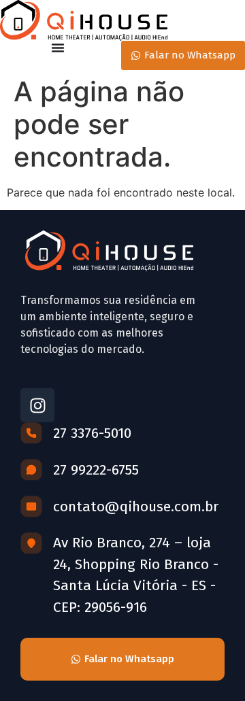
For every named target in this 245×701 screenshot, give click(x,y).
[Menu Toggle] (58, 47)
